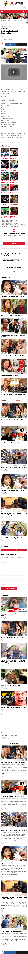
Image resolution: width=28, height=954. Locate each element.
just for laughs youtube (8, 224)
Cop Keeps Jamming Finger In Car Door (12, 296)
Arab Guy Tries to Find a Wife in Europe (18, 21)
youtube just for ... (21, 224)
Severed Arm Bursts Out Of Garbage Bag (13, 395)
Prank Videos (10, 294)
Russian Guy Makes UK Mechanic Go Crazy (13, 708)
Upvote (6, 270)
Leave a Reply (14, 549)
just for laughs (15, 220)
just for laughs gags (7, 221)
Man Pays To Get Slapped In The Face (12, 316)
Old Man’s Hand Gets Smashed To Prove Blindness (13, 335)
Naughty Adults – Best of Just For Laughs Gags (13, 614)
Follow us (24, 11)
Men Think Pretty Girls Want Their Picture (5, 21)
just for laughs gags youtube (10, 223)
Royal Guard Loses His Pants (9, 375)
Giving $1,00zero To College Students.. (12, 538)
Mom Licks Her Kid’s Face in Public (11, 685)
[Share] (10, 952)
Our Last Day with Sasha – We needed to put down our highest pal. (14, 514)
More (3, 773)
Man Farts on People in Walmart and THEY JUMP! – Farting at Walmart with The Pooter (14, 466)
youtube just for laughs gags (10, 226)
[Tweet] (22, 952)
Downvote (21, 270)
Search (26, 11)
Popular (2, 598)
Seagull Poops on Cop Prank (9, 735)
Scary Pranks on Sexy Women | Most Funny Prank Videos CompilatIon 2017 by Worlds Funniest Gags (13, 661)
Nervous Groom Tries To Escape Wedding (13, 356)
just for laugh (6, 220)
